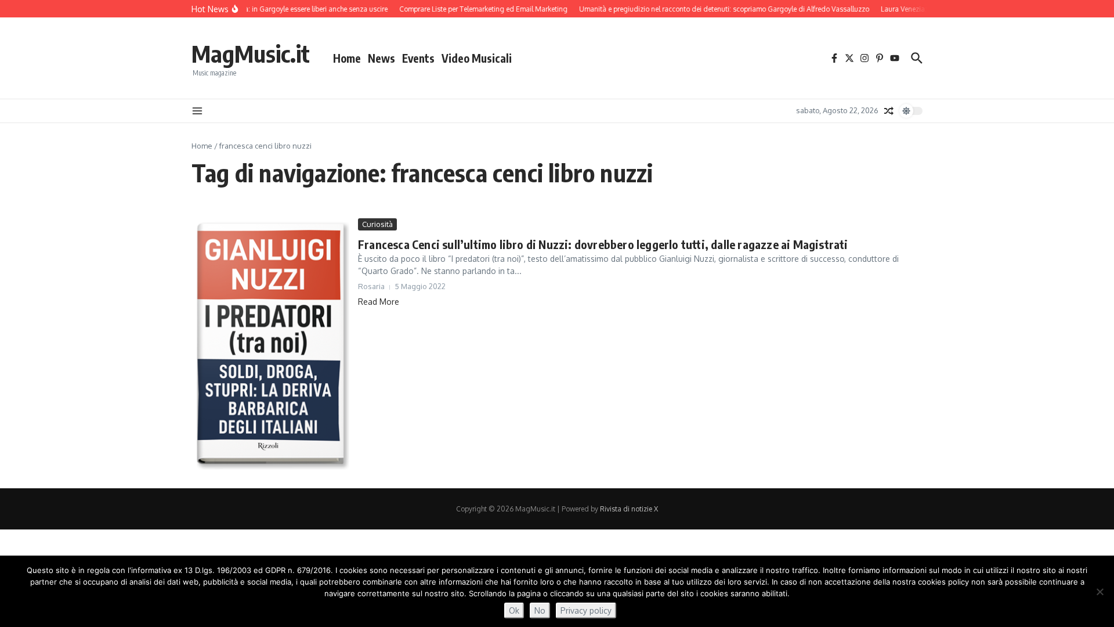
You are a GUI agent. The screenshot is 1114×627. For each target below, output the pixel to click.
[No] (1099, 591)
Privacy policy (586, 610)
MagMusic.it (250, 53)
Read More (378, 302)
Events (418, 58)
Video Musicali (477, 58)
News (381, 58)
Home (347, 58)
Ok (514, 610)
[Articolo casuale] (889, 111)
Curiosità (377, 224)
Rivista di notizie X (629, 509)
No (539, 610)
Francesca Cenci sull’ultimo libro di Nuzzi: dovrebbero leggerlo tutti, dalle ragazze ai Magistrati (603, 244)
